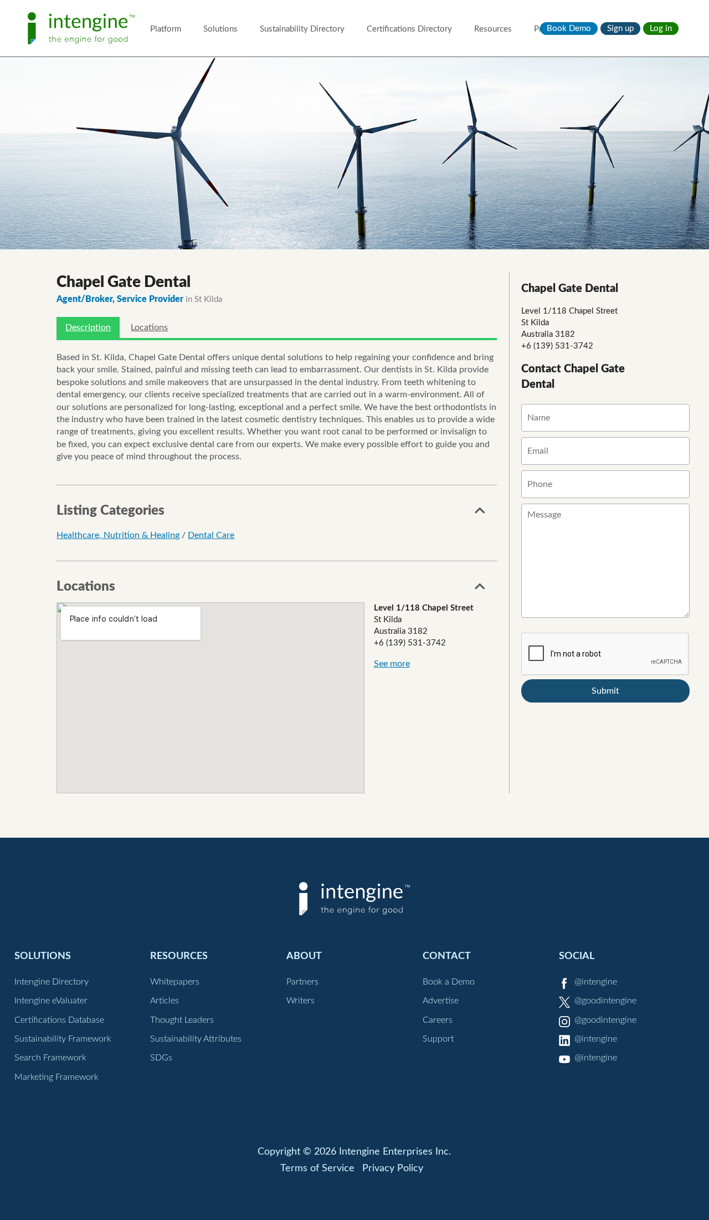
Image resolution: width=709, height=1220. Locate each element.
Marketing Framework (56, 1077)
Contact (447, 956)
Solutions (220, 29)
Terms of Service (317, 1168)
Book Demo (569, 28)
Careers (438, 1020)
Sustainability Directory (302, 29)
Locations (149, 327)
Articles (164, 1000)
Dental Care (211, 535)
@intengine (595, 981)
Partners (302, 981)
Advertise (441, 1000)
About (304, 956)
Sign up (620, 28)
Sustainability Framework (62, 1038)
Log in (661, 28)
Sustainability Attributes (196, 1038)
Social (576, 956)
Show (480, 514)
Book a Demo (449, 981)
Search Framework (50, 1057)
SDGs (161, 1057)
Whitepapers (174, 981)
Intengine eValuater (51, 1000)
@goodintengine (605, 1000)
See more (392, 663)
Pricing (546, 29)
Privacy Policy (392, 1168)
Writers (300, 1000)
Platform (165, 29)
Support (438, 1038)
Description (88, 327)
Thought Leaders (182, 1020)
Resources (493, 29)
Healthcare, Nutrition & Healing (117, 535)
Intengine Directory (51, 981)
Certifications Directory (409, 29)
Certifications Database (59, 1020)
